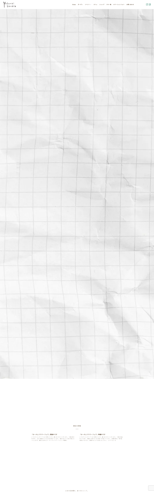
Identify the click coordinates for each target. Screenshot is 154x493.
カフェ (95, 4)
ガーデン (80, 4)
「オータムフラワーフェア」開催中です (44, 434)
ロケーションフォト (118, 4)
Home (74, 4)
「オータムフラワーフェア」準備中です (92, 434)
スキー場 (108, 4)
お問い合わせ (130, 4)
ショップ (101, 4)
